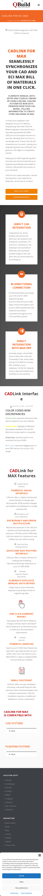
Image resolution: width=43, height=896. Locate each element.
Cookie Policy (14, 893)
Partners (8, 838)
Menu (13, 731)
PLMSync (8, 791)
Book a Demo (10, 823)
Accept (21, 876)
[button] (40, 855)
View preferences (21, 888)
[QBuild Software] (21, 5)
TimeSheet (9, 810)
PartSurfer (9, 802)
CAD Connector (10, 806)
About (7, 827)
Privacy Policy (10, 845)
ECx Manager (10, 784)
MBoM (7, 795)
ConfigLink (9, 799)
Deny (21, 882)
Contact (8, 834)
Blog (7, 830)
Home (9, 20)
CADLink (16, 20)
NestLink (8, 788)
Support (8, 841)
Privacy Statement (26, 893)
